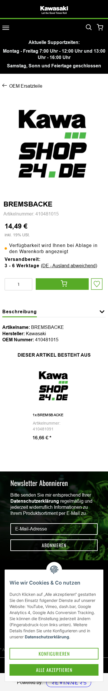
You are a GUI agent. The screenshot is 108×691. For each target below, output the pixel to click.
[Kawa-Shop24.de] (54, 10)
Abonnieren (54, 545)
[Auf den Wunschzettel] (97, 284)
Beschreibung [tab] (19, 311)
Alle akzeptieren (54, 669)
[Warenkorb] (100, 27)
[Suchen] (88, 27)
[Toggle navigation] (5, 27)
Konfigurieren (54, 653)
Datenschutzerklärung (34, 501)
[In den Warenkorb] (62, 284)
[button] (102, 315)
